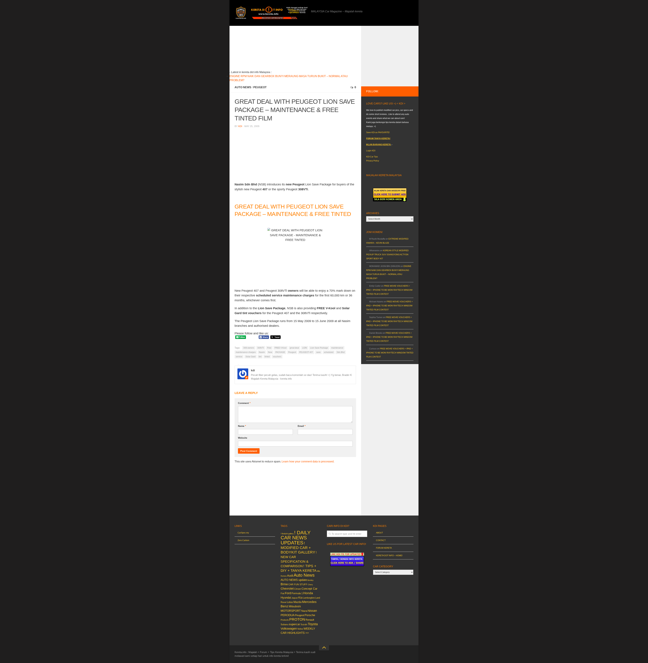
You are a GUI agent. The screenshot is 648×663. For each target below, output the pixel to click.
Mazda (297, 601)
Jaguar (294, 598)
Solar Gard (250, 356)
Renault (310, 619)
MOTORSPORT (291, 610)
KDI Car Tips (372, 157)
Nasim (262, 352)
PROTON (297, 619)
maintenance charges (246, 352)
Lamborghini (309, 598)
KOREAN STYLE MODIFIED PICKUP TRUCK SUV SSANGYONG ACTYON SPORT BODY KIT (387, 254)
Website (242, 437)
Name (242, 426)
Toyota (313, 624)
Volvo (300, 628)
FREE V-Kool (281, 348)
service (239, 356)
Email (301, 426)
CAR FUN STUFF (297, 584)
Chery (310, 585)
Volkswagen (289, 628)
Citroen (297, 589)
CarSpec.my (243, 533)
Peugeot (260, 87)
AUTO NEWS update (294, 580)
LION (304, 348)
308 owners (248, 348)
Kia (300, 597)
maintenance (337, 348)
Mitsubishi (295, 606)
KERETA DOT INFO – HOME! (389, 555)
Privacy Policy (372, 161)
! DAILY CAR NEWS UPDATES (295, 537)
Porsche (310, 615)
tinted (267, 356)
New (270, 352)
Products (285, 620)
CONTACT (381, 540)
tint (260, 356)
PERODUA (287, 615)
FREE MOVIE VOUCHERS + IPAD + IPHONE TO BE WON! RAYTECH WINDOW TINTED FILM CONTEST (389, 290)
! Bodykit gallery (287, 534)
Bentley (310, 580)
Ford (288, 593)
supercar (294, 624)
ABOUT (379, 533)
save (318, 352)
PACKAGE (280, 352)
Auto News (243, 87)
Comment (244, 403)
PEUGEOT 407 (306, 352)
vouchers (277, 356)
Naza (304, 611)
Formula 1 (297, 593)
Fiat (282, 593)
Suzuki (304, 624)
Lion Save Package (319, 348)
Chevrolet (287, 588)
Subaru (284, 624)
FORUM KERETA (384, 548)
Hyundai (286, 597)
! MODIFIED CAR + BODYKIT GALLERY (298, 547)
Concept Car (309, 588)
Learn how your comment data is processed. (308, 461)
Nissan (312, 610)
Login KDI (370, 150)
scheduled (328, 352)
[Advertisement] (300, 49)
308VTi (260, 348)
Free (269, 348)
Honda (308, 593)
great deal (294, 348)
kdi (240, 126)
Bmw (284, 584)
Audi (290, 575)
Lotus (290, 602)
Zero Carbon (243, 540)
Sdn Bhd (341, 352)
